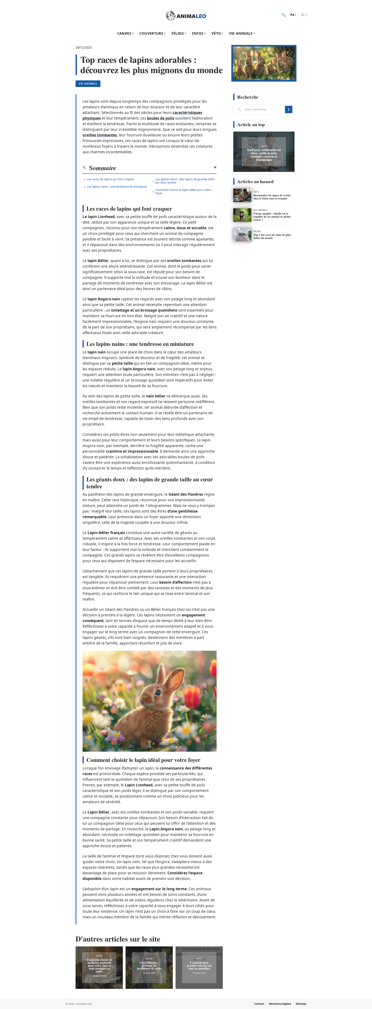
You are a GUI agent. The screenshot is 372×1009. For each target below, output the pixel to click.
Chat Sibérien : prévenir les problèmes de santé (149, 965)
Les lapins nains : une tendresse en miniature (117, 186)
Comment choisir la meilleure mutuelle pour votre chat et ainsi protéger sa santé (99, 965)
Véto (199, 959)
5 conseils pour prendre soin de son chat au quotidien (199, 965)
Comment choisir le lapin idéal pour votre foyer (183, 191)
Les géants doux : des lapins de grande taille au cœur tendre (184, 180)
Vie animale (88, 83)
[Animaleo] (186, 14)
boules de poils (160, 118)
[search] (283, 15)
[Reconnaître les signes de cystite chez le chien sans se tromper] (242, 195)
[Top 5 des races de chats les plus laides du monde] (242, 235)
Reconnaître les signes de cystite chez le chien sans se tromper (272, 196)
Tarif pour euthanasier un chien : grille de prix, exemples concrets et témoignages (264, 154)
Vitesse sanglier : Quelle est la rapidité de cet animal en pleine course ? (272, 216)
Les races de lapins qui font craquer (110, 179)
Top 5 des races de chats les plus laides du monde (272, 236)
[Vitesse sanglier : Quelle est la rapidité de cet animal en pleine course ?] (242, 215)
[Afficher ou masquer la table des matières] (166, 167)
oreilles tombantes (100, 135)
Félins (99, 956)
